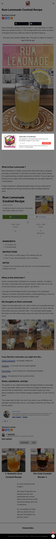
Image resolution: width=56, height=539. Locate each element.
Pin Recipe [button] (42, 217)
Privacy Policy (28, 528)
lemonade (24, 442)
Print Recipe (36, 24)
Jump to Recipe (22, 24)
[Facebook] (6, 18)
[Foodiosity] (28, 3)
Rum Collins (6, 371)
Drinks (3, 438)
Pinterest (25, 416)
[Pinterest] (3, 18)
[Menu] (2, 3)
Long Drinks (9, 438)
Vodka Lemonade (8, 361)
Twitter (14, 416)
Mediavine (45, 536)
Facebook (18, 416)
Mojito (4, 376)
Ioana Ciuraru (11, 434)
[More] (11, 18)
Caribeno (5, 366)
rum (33, 442)
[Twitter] (9, 18)
